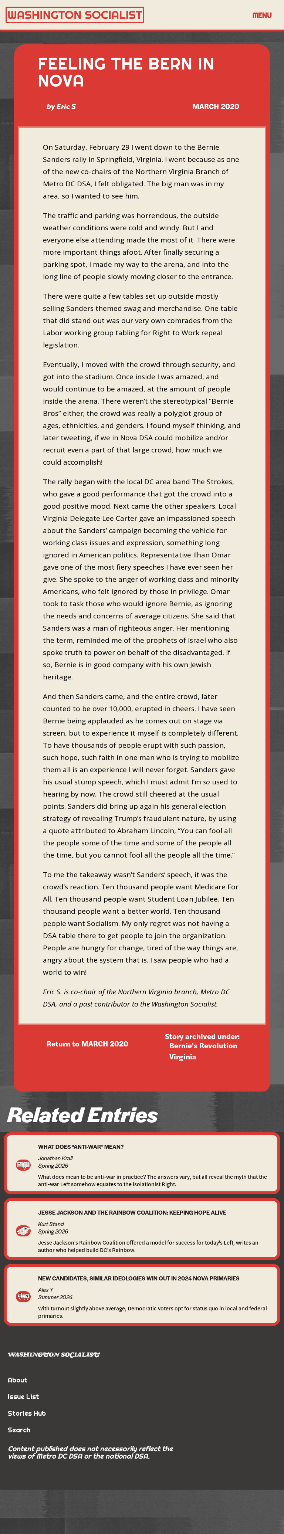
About (17, 1380)
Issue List (23, 1396)
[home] (126, 15)
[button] (262, 15)
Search (19, 1430)
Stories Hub (27, 1413)
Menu (262, 15)
